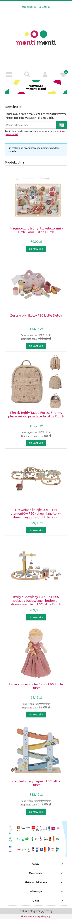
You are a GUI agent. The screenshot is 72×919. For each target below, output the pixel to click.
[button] (9, 74)
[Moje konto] (45, 74)
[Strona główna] (36, 37)
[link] (36, 87)
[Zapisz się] (61, 125)
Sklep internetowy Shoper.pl (36, 916)
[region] (36, 87)
